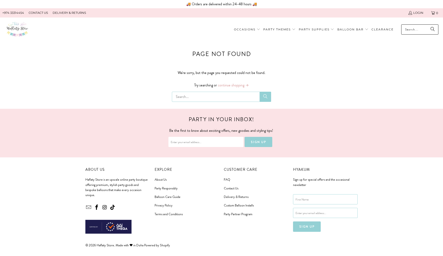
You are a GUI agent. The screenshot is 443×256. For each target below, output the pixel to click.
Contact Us (231, 188)
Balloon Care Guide (167, 196)
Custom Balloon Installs (239, 205)
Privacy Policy (164, 205)
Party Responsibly (166, 188)
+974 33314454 (13, 13)
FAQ (227, 179)
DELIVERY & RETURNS (69, 13)
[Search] (265, 97)
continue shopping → (233, 85)
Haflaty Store (105, 245)
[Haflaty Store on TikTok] (112, 208)
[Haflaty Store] (17, 29)
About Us (161, 179)
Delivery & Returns (236, 196)
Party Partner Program (238, 214)
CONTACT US (38, 13)
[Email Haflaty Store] (88, 208)
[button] (279, 29)
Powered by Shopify (157, 245)
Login (418, 13)
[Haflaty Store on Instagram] (104, 208)
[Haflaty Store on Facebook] (96, 208)
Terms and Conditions (169, 214)
